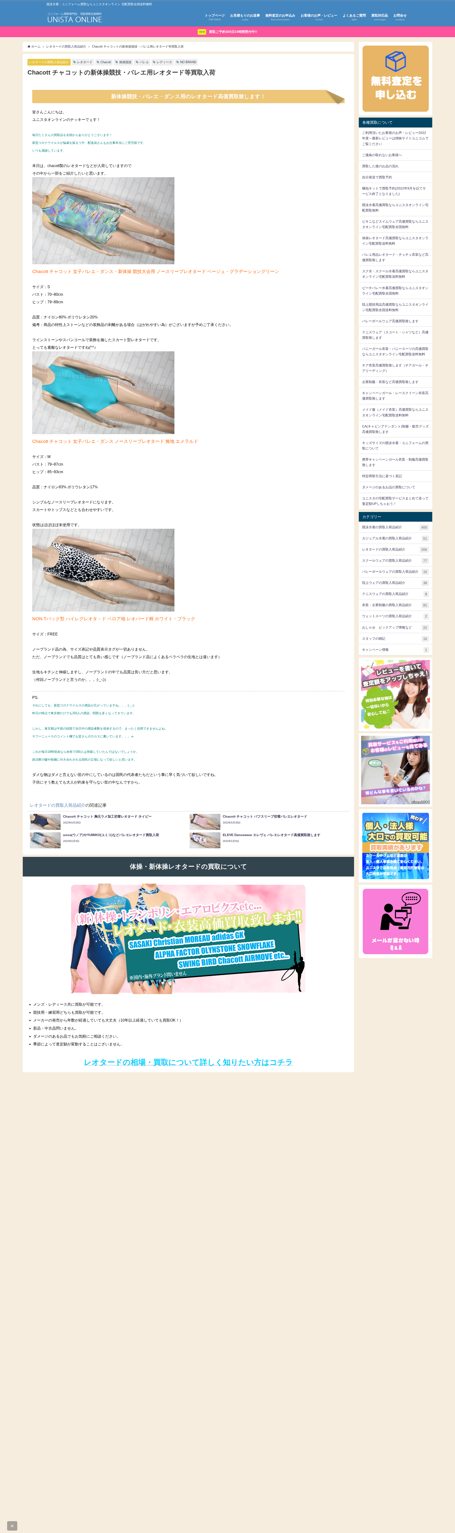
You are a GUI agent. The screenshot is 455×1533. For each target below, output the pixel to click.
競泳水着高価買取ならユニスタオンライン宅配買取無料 (395, 207)
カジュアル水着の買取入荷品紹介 (394, 538)
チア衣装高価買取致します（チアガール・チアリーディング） (395, 368)
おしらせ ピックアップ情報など (394, 628)
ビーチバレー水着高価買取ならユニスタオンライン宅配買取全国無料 (395, 290)
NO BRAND (188, 62)
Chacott (105, 62)
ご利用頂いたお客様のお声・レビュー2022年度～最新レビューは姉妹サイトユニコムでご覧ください (395, 138)
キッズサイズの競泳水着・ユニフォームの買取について (395, 445)
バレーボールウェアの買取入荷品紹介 (394, 572)
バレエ (144, 62)
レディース (164, 62)
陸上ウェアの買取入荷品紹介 (394, 583)
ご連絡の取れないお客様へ (382, 155)
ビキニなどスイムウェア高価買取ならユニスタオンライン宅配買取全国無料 (395, 224)
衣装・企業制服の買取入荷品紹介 (394, 605)
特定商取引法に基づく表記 (382, 476)
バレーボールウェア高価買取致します (390, 321)
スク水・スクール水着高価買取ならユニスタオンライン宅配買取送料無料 (395, 273)
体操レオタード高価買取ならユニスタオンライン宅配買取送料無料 (395, 240)
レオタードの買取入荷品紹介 (49, 62)
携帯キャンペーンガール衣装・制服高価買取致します (395, 462)
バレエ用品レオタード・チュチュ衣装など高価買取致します (395, 257)
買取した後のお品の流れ (380, 166)
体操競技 (125, 62)
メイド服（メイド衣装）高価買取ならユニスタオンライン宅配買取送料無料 (395, 412)
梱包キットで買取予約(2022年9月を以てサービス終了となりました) (394, 191)
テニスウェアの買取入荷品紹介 (394, 594)
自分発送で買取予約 (377, 177)
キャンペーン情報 (394, 650)
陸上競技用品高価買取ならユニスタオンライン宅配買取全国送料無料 (395, 307)
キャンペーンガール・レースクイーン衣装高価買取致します (395, 395)
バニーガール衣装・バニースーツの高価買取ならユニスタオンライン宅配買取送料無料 (395, 351)
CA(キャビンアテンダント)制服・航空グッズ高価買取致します (395, 429)
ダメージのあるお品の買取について (388, 487)
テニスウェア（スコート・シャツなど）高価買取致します (395, 334)
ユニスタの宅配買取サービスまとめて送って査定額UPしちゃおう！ (395, 501)
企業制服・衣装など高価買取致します (390, 382)
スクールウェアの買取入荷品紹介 (394, 561)
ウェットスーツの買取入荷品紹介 (394, 616)
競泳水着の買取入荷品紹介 (394, 527)
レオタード (84, 62)
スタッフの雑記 (394, 639)
